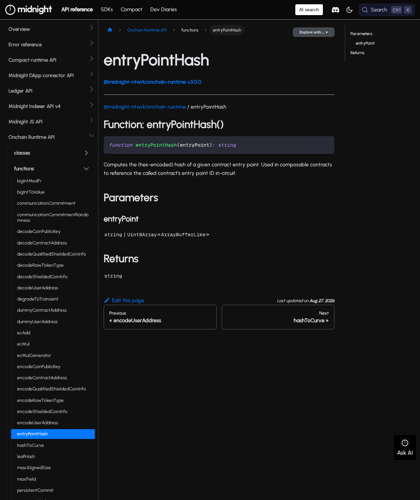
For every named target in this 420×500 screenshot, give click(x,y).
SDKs (107, 9)
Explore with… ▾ (314, 32)
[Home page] (110, 30)
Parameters (361, 33)
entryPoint (365, 43)
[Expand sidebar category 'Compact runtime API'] (91, 58)
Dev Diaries (163, 9)
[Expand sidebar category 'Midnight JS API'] (91, 120)
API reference (77, 9)
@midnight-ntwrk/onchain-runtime (145, 107)
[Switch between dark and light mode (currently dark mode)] (349, 10)
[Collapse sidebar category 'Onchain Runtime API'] (91, 135)
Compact (131, 9)
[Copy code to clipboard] (326, 144)
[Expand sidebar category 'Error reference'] (91, 42)
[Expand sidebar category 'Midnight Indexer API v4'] (91, 104)
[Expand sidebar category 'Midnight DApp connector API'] (91, 73)
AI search (309, 9)
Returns (357, 52)
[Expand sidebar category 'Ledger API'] (91, 89)
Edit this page (128, 300)
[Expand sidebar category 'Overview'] (91, 27)
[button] (51, 151)
